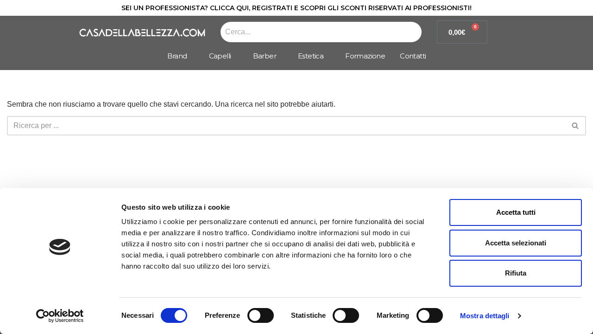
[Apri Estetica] (328, 56)
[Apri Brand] (191, 56)
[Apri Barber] (280, 56)
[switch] (260, 315)
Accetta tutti (516, 212)
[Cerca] (575, 125)
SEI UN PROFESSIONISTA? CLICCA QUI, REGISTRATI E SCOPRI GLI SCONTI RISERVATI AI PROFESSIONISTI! (296, 8)
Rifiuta (515, 273)
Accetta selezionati (515, 243)
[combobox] (321, 32)
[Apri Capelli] (235, 56)
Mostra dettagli (485, 316)
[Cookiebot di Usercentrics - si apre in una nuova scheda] (60, 316)
